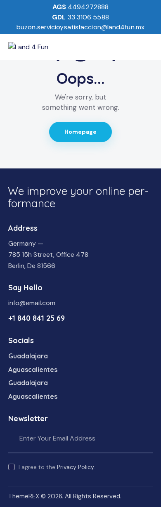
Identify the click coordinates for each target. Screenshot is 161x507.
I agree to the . (57, 467)
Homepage (80, 131)
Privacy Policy (75, 467)
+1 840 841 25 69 (36, 318)
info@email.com (31, 303)
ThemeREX (23, 496)
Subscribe (146, 438)
